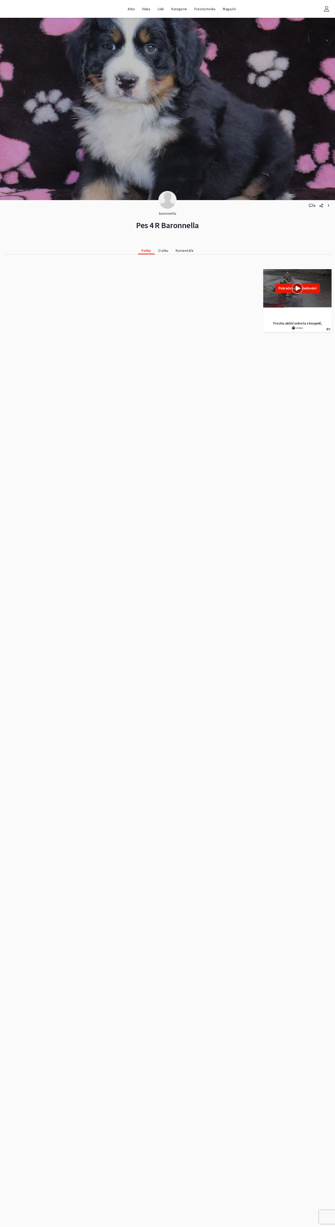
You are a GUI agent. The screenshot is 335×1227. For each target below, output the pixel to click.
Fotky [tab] (146, 250)
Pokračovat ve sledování (297, 288)
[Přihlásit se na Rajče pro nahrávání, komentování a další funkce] (326, 9)
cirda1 (299, 328)
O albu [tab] (163, 250)
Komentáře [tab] (184, 250)
